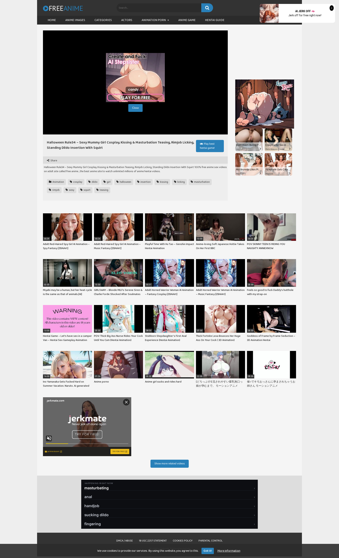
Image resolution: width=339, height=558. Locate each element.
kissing (163, 182)
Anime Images (75, 20)
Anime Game (187, 20)
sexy (71, 190)
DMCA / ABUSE (124, 541)
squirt (86, 190)
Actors (126, 20)
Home (52, 20)
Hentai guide (214, 20)
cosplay (77, 182)
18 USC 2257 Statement (153, 541)
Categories (103, 20)
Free (66, 8)
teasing (103, 190)
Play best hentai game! (207, 146)
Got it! (207, 550)
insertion (145, 182)
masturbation (201, 182)
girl (108, 182)
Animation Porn (154, 20)
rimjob (56, 190)
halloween (125, 182)
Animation (58, 182)
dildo (94, 182)
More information (228, 550)
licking (181, 182)
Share (53, 161)
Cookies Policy (182, 541)
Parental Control (211, 541)
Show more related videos (169, 463)
